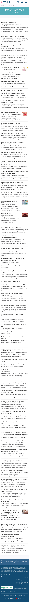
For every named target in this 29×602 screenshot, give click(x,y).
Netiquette (23, 561)
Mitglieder (17, 561)
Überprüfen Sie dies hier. (21, 583)
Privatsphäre (21, 595)
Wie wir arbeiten (18, 563)
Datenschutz (13, 595)
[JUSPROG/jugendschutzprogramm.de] (7, 587)
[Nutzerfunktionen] (22, 2)
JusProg (13, 591)
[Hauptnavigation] (26, 2)
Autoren (3, 5)
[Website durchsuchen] (18, 2)
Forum (3, 561)
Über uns (4, 563)
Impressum (7, 595)
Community (9, 561)
